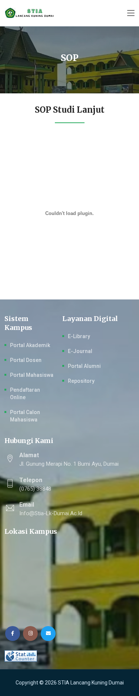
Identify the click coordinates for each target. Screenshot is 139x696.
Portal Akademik (30, 345)
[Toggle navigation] (131, 13)
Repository (81, 381)
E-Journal (80, 351)
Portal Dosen (26, 360)
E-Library (79, 336)
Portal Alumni (84, 366)
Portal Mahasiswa (31, 375)
